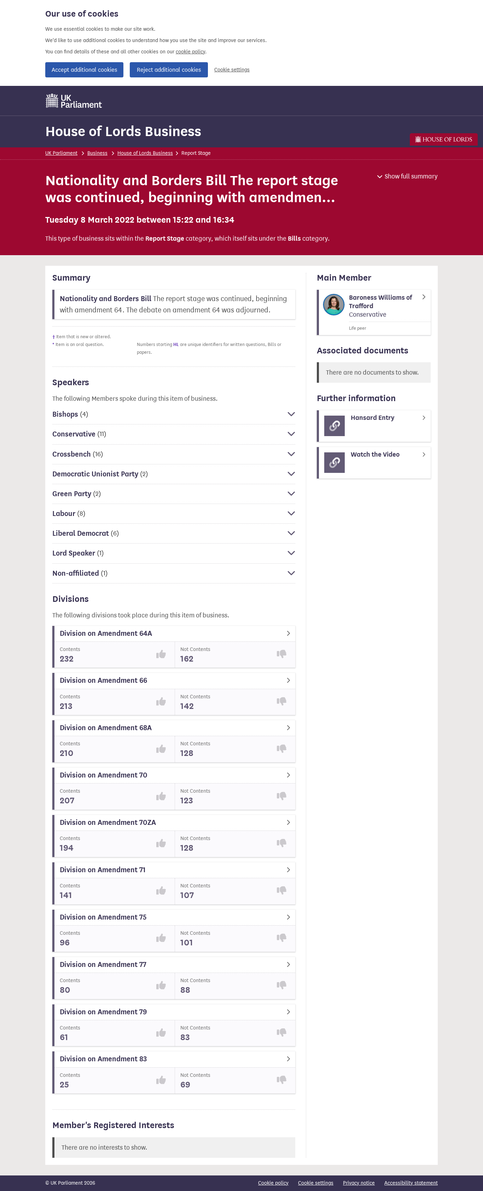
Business (97, 153)
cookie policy (190, 52)
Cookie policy (273, 1183)
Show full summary (411, 176)
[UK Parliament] (74, 100)
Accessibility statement (411, 1183)
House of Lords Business (123, 131)
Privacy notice (359, 1183)
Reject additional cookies (169, 69)
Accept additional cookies (84, 69)
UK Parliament (61, 153)
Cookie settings (232, 70)
